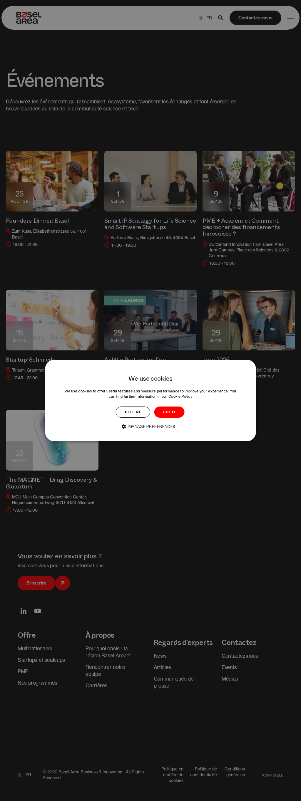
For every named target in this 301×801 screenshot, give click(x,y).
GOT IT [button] (169, 411)
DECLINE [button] (133, 411)
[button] (150, 426)
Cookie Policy (180, 396)
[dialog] (150, 400)
